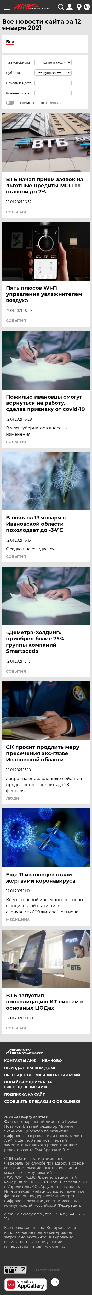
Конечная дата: (18, 93)
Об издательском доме (30, 1067)
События (16, 212)
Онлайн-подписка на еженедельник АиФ (28, 1084)
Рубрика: (13, 73)
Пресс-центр (17, 1075)
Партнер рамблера (48, 1269)
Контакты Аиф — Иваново (33, 1060)
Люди (12, 798)
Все (10, 41)
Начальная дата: (19, 83)
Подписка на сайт (24, 1094)
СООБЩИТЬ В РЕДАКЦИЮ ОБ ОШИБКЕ (42, 1101)
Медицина (18, 919)
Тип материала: (18, 62)
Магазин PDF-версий (57, 1075)
